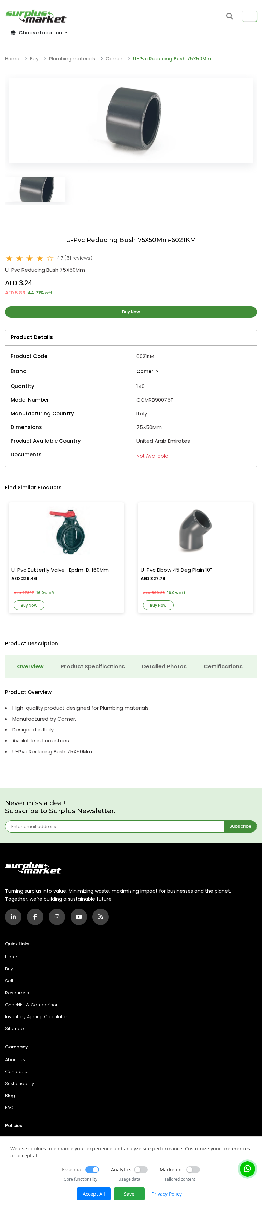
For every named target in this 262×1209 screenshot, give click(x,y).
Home (12, 58)
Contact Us (17, 1071)
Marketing (172, 1169)
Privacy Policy (166, 1194)
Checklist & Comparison (32, 1004)
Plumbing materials (72, 58)
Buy (34, 58)
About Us (15, 1059)
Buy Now (131, 312)
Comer (114, 58)
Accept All (94, 1194)
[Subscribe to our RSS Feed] (100, 917)
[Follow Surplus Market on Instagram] (57, 917)
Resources (17, 993)
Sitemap (14, 1028)
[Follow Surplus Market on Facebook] (35, 917)
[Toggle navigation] (249, 16)
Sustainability (19, 1083)
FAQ (9, 1107)
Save (129, 1194)
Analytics (121, 1169)
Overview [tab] (30, 666)
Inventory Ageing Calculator (36, 1016)
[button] (229, 16)
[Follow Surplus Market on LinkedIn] (13, 917)
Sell (9, 981)
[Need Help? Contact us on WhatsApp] (247, 1169)
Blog (10, 1095)
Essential (72, 1169)
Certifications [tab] (223, 666)
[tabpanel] (131, 722)
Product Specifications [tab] (93, 666)
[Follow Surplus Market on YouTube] (79, 917)
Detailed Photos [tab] (164, 666)
